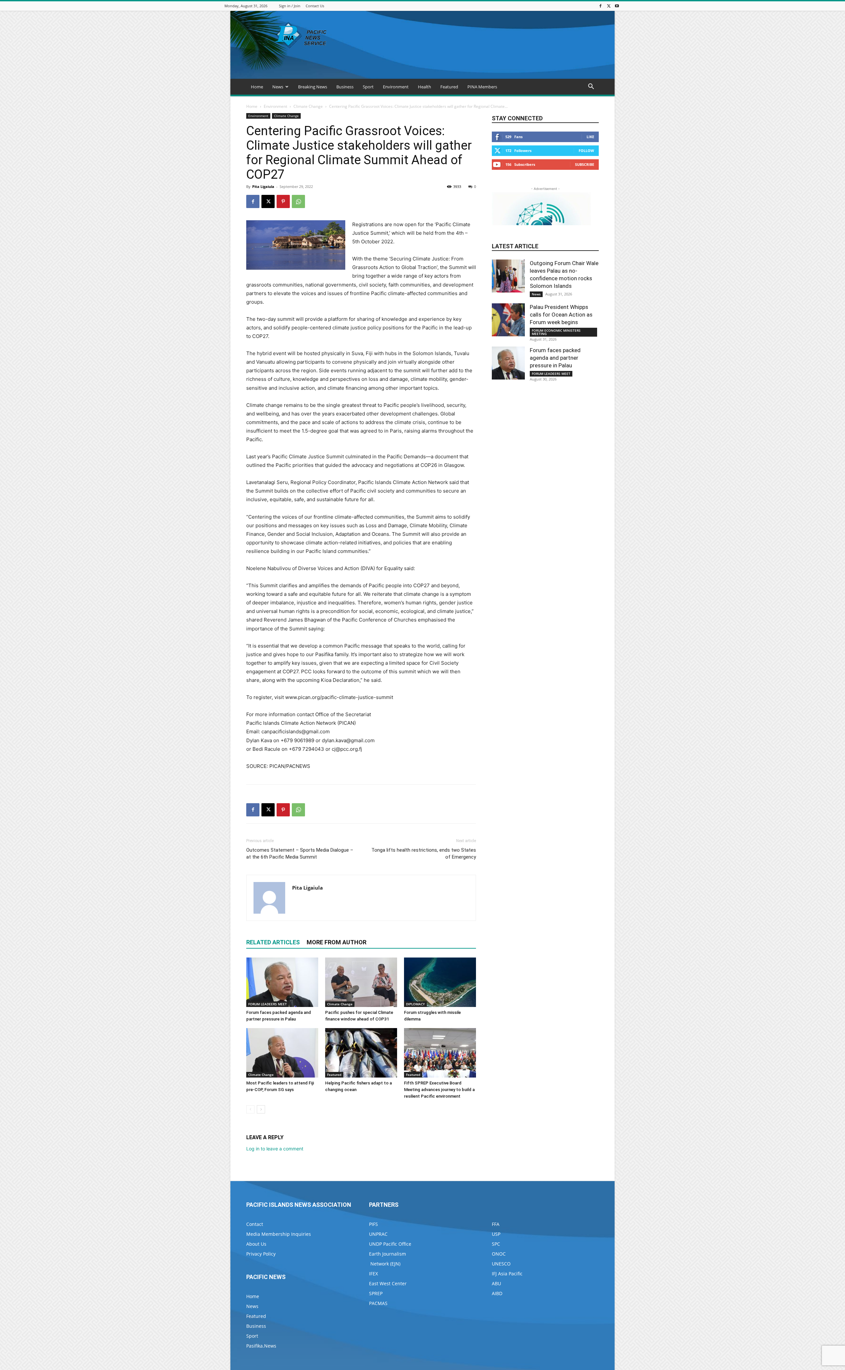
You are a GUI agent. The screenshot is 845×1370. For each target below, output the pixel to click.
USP (496, 1234)
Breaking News (312, 87)
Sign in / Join (289, 5)
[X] (608, 5)
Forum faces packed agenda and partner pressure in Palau (555, 358)
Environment (396, 87)
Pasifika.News (261, 1346)
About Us (256, 1244)
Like (590, 136)
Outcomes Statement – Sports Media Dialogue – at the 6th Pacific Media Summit (299, 853)
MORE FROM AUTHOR (336, 942)
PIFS (373, 1224)
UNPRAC (378, 1234)
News (277, 87)
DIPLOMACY (415, 1004)
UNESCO (501, 1264)
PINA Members (482, 87)
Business (345, 87)
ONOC (499, 1254)
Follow (586, 150)
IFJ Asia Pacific (507, 1273)
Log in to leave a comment (274, 1148)
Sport (368, 87)
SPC (496, 1244)
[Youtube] (617, 5)
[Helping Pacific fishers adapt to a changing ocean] (361, 1053)
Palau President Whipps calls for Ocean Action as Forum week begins (561, 314)
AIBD (497, 1293)
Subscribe (584, 164)
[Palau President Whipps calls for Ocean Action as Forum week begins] (508, 319)
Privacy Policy (261, 1254)
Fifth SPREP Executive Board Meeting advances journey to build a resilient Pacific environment (439, 1090)
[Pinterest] (283, 201)
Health (424, 87)
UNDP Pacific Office (390, 1244)
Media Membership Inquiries (278, 1234)
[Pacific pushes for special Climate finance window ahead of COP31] (361, 982)
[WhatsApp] (298, 201)
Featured (449, 87)
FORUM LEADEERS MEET (267, 1004)
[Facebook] (600, 5)
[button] (591, 87)
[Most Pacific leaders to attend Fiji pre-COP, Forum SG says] (282, 1053)
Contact (254, 1224)
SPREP (376, 1293)
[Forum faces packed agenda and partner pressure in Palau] (282, 982)
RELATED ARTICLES (273, 942)
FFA (495, 1224)
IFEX (373, 1273)
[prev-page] (250, 1109)
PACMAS (378, 1303)
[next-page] (261, 1109)
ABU (496, 1283)
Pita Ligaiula (263, 186)
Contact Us (315, 5)
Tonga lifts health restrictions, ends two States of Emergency (423, 853)
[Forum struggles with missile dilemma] (440, 982)
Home (257, 87)
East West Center (388, 1283)
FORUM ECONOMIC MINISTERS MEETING (556, 332)
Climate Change (308, 106)
